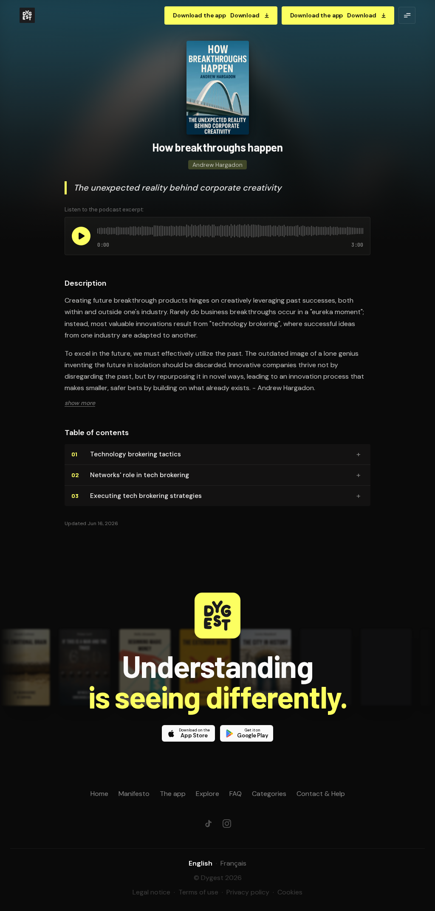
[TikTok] (208, 823)
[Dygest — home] (27, 15)
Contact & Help (321, 793)
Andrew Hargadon (217, 165)
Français (233, 863)
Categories (269, 793)
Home (99, 793)
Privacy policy (247, 892)
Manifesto (134, 793)
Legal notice (151, 892)
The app (173, 793)
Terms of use (198, 892)
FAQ (235, 793)
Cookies (289, 892)
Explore (207, 793)
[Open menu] (406, 15)
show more (80, 403)
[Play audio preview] (81, 236)
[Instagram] (227, 823)
